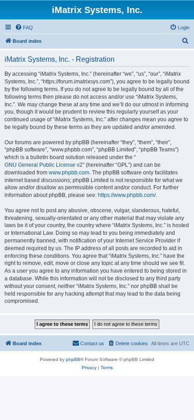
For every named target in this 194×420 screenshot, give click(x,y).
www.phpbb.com (69, 172)
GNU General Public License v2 (44, 165)
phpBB (73, 359)
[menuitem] (24, 27)
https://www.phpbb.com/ (127, 195)
